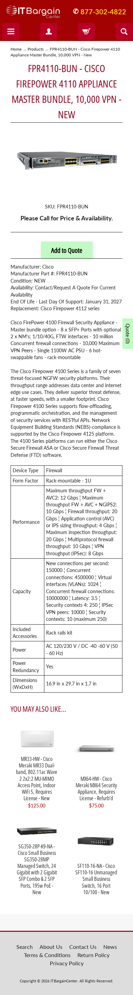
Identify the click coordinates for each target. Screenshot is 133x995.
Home (16, 49)
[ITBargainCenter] (33, 9)
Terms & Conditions (47, 955)
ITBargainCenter (63, 981)
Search (24, 946)
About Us (51, 946)
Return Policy (93, 955)
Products (36, 49)
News (110, 946)
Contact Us (83, 946)
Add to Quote (66, 250)
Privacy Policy (67, 963)
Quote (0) (128, 334)
